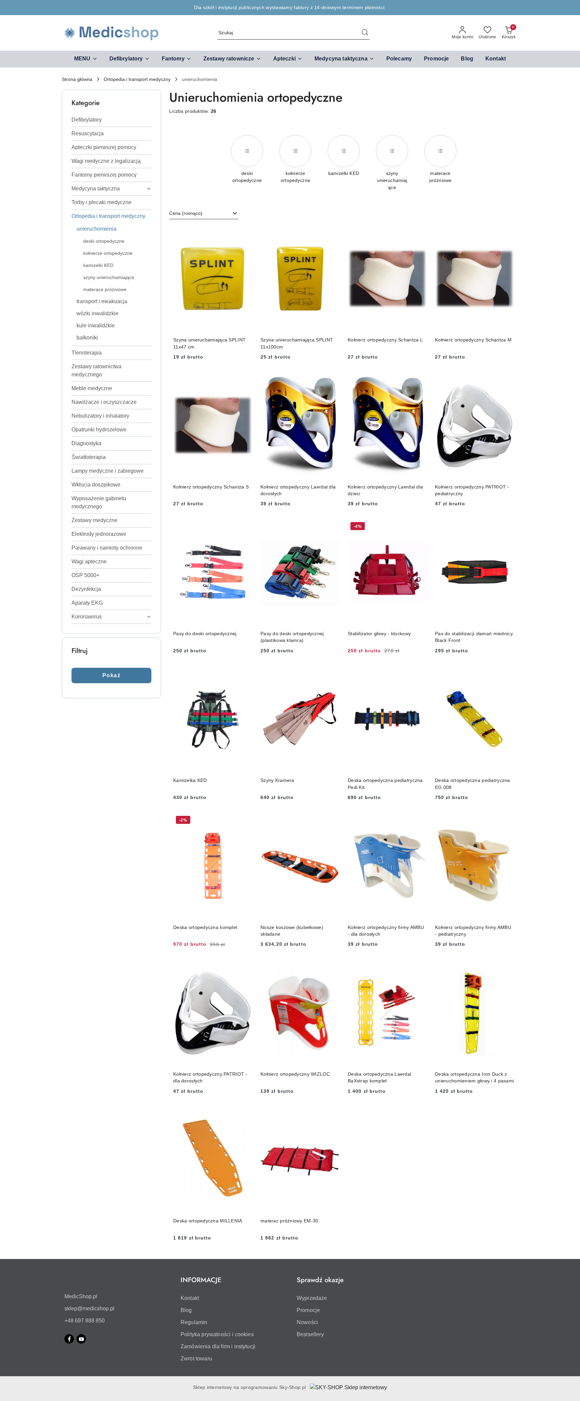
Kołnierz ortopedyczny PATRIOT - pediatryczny (472, 490)
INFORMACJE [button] (201, 1280)
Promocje (308, 1310)
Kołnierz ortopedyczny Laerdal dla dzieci (385, 490)
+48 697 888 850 (84, 1320)
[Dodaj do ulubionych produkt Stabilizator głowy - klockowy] (419, 527)
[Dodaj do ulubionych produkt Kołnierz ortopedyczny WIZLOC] (332, 968)
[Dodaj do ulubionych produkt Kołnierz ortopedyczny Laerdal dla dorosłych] (332, 380)
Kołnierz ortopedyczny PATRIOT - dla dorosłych (210, 1077)
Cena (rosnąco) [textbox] (185, 213)
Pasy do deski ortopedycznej (205, 633)
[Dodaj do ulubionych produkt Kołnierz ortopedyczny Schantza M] (506, 234)
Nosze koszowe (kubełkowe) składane (291, 931)
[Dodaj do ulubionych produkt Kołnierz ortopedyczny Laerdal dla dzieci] (419, 380)
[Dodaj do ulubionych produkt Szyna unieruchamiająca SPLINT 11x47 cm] (245, 234)
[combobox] (203, 213)
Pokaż (111, 675)
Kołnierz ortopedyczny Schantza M (473, 339)
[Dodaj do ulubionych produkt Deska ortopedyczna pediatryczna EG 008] (506, 674)
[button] (85, 59)
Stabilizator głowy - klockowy (379, 633)
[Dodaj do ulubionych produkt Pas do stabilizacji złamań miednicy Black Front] (506, 527)
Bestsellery (310, 1334)
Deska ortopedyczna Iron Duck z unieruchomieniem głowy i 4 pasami (474, 1077)
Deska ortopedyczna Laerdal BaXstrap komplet (379, 1077)
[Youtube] (81, 1339)
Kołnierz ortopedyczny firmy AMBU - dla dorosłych (386, 931)
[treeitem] (111, 120)
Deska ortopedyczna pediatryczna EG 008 (472, 784)
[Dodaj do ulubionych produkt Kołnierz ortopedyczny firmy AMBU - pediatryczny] (506, 821)
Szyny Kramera (277, 780)
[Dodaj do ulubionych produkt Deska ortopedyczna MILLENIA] (245, 1115)
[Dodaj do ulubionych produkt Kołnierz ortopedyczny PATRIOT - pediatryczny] (506, 380)
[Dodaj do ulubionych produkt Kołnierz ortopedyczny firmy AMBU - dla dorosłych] (419, 821)
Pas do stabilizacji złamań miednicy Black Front (474, 637)
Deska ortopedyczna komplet (205, 927)
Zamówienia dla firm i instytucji (218, 1346)
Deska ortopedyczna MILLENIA (207, 1220)
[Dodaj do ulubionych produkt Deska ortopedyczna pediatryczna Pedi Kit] (419, 674)
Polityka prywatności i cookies (217, 1334)
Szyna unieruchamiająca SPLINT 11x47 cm (209, 343)
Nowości (307, 1322)
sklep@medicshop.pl (89, 1308)
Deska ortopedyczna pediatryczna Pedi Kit (385, 784)
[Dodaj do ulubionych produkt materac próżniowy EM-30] (332, 1115)
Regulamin (194, 1322)
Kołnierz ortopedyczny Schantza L (385, 339)
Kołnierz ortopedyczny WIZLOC (295, 1074)
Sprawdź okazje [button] (320, 1280)
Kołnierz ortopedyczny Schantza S (211, 486)
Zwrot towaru (196, 1358)
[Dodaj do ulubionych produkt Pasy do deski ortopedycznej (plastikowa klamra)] (332, 527)
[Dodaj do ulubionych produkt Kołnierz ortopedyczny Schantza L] (419, 234)
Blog (186, 1310)
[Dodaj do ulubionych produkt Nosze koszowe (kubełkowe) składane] (332, 821)
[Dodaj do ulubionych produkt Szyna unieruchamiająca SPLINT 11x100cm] (332, 234)
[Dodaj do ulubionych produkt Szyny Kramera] (332, 674)
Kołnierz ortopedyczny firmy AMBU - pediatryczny (473, 931)
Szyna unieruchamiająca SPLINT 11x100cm (296, 343)
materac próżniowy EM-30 (289, 1220)
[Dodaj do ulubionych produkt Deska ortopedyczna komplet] (245, 821)
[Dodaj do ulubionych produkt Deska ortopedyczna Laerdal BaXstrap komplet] (419, 968)
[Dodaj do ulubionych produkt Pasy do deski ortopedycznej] (245, 527)
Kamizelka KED (190, 780)
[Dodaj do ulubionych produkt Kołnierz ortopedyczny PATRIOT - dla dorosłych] (245, 968)
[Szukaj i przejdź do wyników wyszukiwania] (365, 33)
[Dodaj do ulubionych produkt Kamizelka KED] (245, 674)
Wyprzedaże (312, 1298)
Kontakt (190, 1298)
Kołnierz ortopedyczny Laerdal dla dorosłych (298, 490)
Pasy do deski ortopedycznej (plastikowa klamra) (292, 637)
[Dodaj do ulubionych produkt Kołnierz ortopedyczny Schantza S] (245, 380)
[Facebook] (69, 1339)
